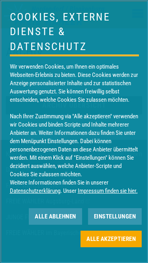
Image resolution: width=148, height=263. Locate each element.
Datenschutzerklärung (34, 190)
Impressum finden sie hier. (107, 190)
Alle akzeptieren (111, 238)
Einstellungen (115, 216)
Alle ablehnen (55, 216)
